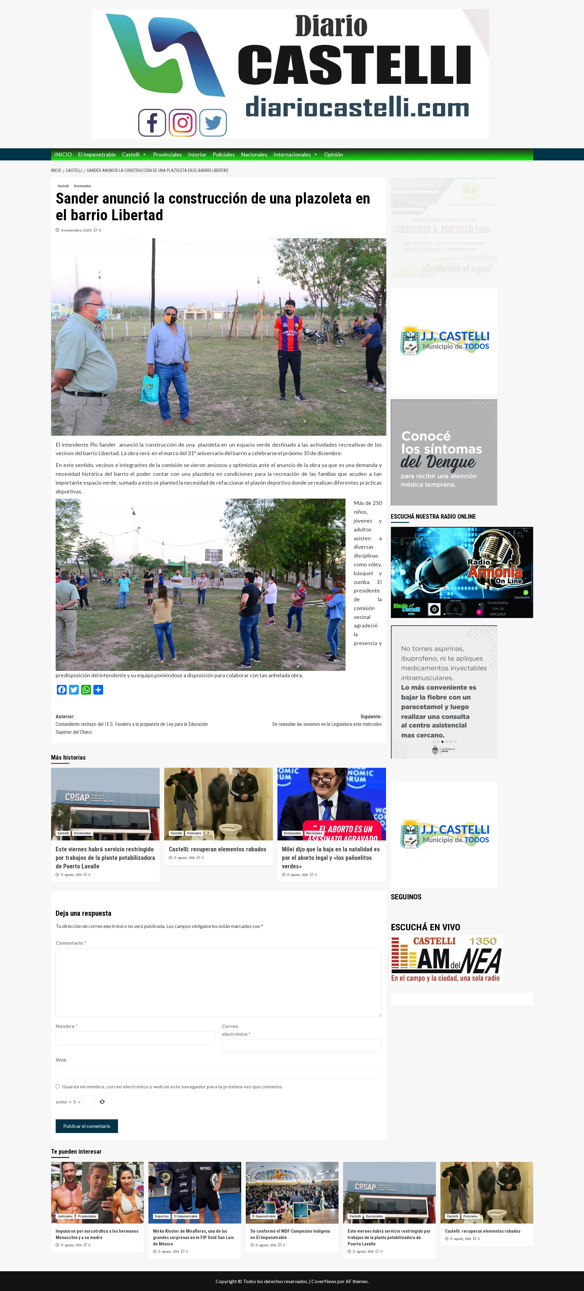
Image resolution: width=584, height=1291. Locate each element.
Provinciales (167, 154)
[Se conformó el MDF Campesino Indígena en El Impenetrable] (292, 1193)
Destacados (82, 186)
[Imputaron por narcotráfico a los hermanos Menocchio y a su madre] (97, 1193)
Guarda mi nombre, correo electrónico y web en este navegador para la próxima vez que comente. (172, 1086)
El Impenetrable (97, 154)
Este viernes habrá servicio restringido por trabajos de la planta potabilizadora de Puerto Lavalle (105, 858)
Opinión (333, 154)
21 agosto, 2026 (71, 875)
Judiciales (65, 1216)
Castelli (131, 154)
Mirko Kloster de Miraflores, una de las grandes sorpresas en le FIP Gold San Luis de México (193, 1237)
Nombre (67, 1026)
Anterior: (132, 724)
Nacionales (254, 154)
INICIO (63, 154)
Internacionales (292, 154)
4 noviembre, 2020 (76, 230)
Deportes (162, 1216)
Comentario (71, 943)
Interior (197, 154)
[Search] (529, 168)
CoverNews (323, 1281)
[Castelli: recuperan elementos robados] (218, 804)
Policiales (224, 154)
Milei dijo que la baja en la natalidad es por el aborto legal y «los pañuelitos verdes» (331, 858)
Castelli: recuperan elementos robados (217, 849)
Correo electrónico (236, 1030)
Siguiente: (327, 720)
